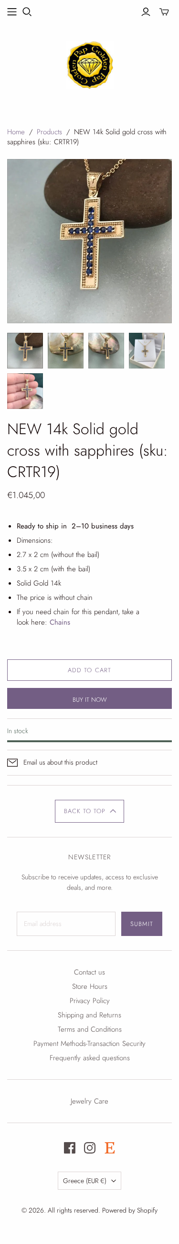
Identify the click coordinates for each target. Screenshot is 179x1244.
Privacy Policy (90, 1000)
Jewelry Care (89, 1101)
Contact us (89, 972)
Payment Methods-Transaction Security (89, 1043)
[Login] (146, 12)
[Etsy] (110, 1148)
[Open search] (27, 12)
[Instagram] (89, 1148)
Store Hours (89, 986)
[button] (89, 811)
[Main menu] (12, 12)
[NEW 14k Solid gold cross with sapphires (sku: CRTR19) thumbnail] (25, 350)
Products (49, 132)
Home (16, 132)
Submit (141, 923)
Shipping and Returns (89, 1015)
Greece (84, 1180)
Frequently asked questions (90, 1058)
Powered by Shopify (130, 1210)
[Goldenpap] (90, 63)
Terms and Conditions (90, 1029)
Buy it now (90, 699)
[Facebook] (69, 1148)
